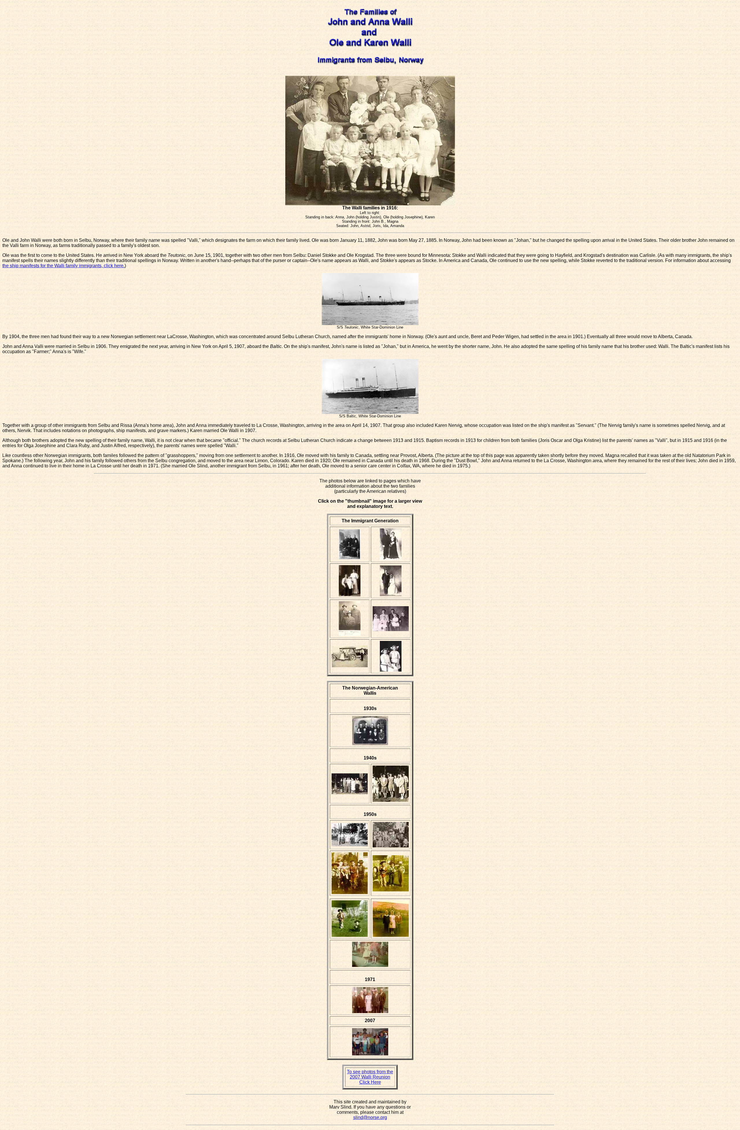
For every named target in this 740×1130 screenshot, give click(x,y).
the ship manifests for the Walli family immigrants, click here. (63, 265)
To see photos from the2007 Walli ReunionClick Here (370, 1077)
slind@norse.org (370, 1117)
